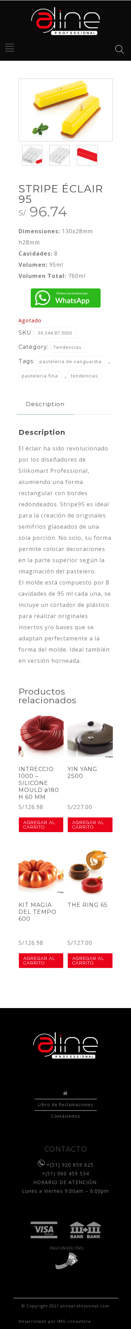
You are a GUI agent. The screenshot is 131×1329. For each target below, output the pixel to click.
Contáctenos (65, 1116)
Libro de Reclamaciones (65, 1105)
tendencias (84, 376)
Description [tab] (45, 404)
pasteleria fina (40, 376)
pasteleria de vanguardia (70, 361)
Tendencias (67, 347)
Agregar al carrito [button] (39, 825)
